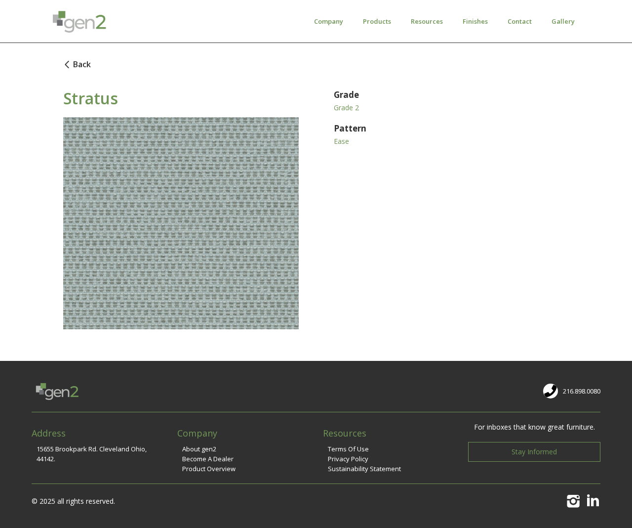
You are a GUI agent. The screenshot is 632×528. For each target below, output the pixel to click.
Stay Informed (534, 451)
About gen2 (199, 448)
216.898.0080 (581, 391)
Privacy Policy (348, 458)
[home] (78, 21)
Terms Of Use (348, 448)
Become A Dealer (208, 458)
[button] (328, 21)
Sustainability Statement (364, 468)
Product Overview (209, 468)
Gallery (563, 21)
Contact (520, 21)
